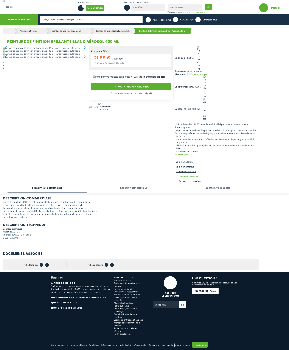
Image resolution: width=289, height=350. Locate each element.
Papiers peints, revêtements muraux (127, 285)
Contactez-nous (205, 291)
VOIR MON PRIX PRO (131, 86)
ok (182, 305)
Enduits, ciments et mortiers (127, 294)
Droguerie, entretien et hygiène (128, 319)
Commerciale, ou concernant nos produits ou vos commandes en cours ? (214, 284)
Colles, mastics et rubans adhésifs (125, 299)
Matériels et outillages (124, 302)
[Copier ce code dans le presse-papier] (198, 58)
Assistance (201, 344)
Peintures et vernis (123, 280)
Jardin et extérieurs (123, 333)
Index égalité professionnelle (133, 345)
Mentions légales (79, 345)
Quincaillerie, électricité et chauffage (126, 310)
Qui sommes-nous (59, 345)
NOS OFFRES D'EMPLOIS (67, 307)
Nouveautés (167, 345)
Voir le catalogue (199, 74)
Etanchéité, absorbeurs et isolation (126, 316)
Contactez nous (182, 345)
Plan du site (154, 345)
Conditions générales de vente (103, 345)
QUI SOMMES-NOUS (64, 302)
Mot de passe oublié (196, 12)
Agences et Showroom (170, 294)
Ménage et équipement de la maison (127, 324)
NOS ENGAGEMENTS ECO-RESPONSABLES (78, 297)
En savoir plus (181, 154)
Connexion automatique (178, 12)
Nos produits (124, 277)
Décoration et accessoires (126, 291)
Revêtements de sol (123, 288)
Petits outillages (121, 305)
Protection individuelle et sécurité (125, 330)
